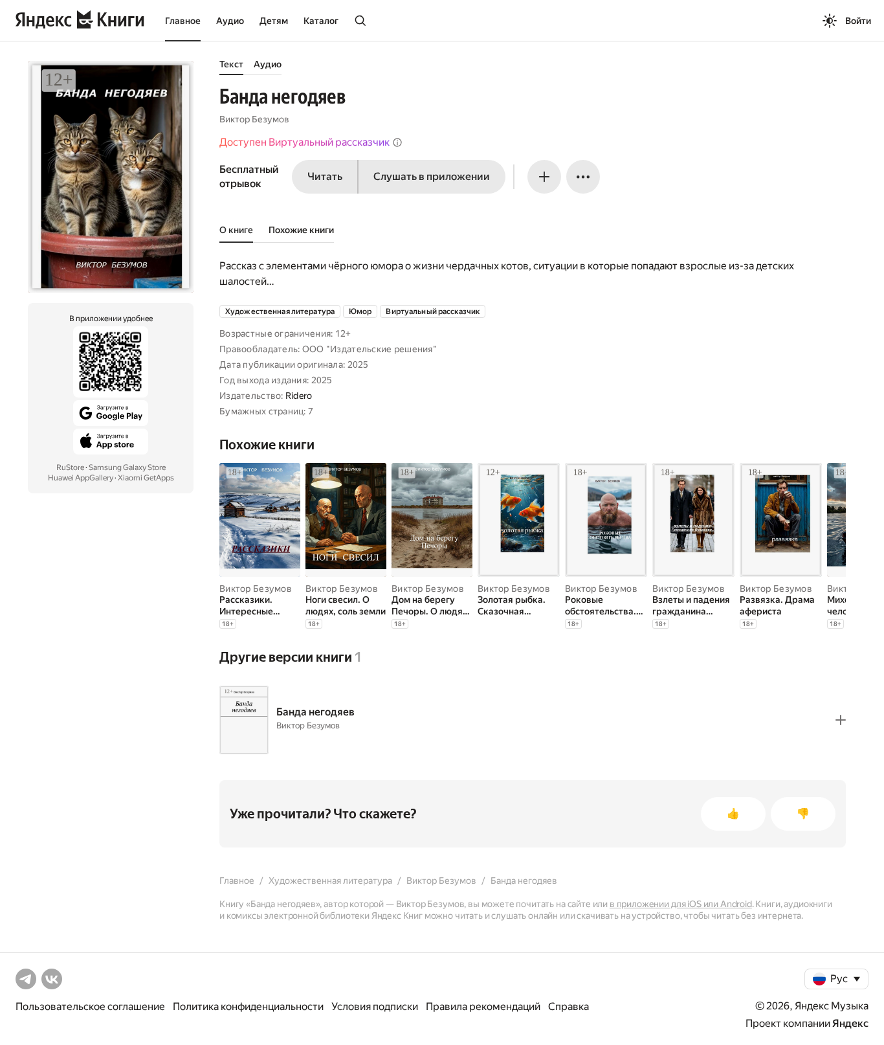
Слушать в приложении (431, 176)
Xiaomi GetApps (146, 477)
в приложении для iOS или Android (681, 904)
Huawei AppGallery (80, 477)
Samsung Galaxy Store (127, 467)
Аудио (230, 21)
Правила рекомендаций (483, 1006)
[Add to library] (840, 720)
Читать (324, 176)
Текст (231, 64)
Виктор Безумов (254, 119)
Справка (568, 1006)
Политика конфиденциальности (248, 1006)
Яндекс (850, 1023)
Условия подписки (374, 1006)
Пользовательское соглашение (90, 1006)
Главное (183, 21)
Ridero (299, 395)
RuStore (70, 467)
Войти (858, 21)
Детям (274, 21)
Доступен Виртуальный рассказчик (304, 142)
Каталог (321, 21)
